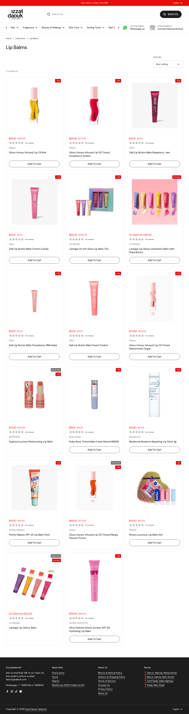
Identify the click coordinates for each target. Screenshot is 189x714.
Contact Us (104, 685)
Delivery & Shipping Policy (111, 676)
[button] (171, 14)
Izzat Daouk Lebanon (36, 709)
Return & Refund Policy (110, 672)
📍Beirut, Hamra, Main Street (159, 676)
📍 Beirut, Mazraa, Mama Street (160, 672)
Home (8, 38)
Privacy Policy (105, 689)
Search (55, 680)
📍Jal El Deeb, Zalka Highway (158, 680)
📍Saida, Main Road (154, 685)
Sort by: (157, 57)
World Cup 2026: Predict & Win (68, 685)
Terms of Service (107, 680)
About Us (103, 693)
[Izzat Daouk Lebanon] (16, 14)
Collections (20, 38)
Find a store (58, 672)
